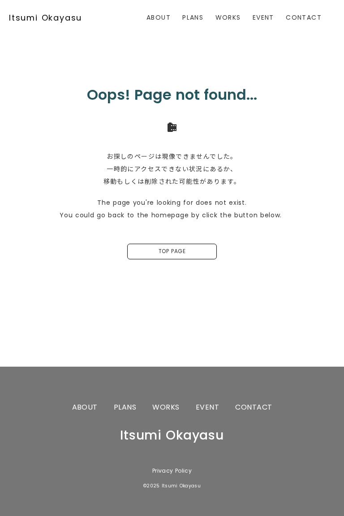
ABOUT (158, 17)
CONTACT (304, 17)
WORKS (228, 17)
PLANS (192, 17)
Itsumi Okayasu (45, 17)
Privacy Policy (172, 470)
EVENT (263, 17)
